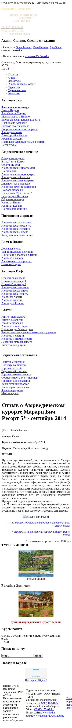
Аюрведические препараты (17, 180)
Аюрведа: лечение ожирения (18, 186)
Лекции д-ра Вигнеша (14, 196)
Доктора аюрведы (12, 189)
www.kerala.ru (41, 715)
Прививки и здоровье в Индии (19, 254)
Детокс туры (8, 144)
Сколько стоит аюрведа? (15, 125)
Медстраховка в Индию (15, 116)
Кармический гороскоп (15, 383)
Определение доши (12, 158)
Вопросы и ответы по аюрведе (19, 129)
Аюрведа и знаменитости (16, 338)
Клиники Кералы (11, 205)
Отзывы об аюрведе (13, 277)
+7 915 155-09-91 (44, 709)
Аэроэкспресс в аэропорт (16, 261)
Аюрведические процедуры (18, 174)
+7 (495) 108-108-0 (48, 703)
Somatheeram (23, 47)
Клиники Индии (11, 202)
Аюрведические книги (15, 287)
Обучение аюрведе (12, 199)
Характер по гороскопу (15, 387)
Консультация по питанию (17, 235)
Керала (36, 670)
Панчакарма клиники (14, 208)
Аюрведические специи (15, 228)
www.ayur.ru (57, 715)
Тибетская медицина (13, 345)
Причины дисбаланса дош (17, 329)
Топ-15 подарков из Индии (17, 251)
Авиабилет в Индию (13, 113)
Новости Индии (11, 264)
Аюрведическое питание (16, 222)
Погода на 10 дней (36, 680)
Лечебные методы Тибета (16, 341)
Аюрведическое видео (14, 290)
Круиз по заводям (12, 138)
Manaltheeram (40, 47)
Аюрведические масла (14, 231)
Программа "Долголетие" (16, 193)
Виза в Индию (10, 110)
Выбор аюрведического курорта (20, 119)
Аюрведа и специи (12, 335)
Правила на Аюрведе (14, 122)
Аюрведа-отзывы (11, 132)
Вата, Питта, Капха (12, 161)
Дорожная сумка (11, 248)
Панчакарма (8, 170)
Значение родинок (12, 390)
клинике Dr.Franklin (37, 56)
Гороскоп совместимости (16, 374)
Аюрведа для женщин (14, 326)
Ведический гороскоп (14, 371)
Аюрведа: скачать (11, 296)
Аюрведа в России (12, 303)
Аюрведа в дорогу (12, 257)
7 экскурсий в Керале (14, 135)
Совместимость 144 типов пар (19, 377)
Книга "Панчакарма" (14, 316)
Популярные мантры (13, 364)
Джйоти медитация (12, 361)
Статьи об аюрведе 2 (13, 284)
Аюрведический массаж (15, 177)
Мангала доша (10, 393)
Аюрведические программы (18, 167)
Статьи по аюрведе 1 (13, 281)
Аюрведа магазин (12, 300)
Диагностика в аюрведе (15, 183)
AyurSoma (56, 47)
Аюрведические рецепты (16, 225)
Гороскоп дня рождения (15, 380)
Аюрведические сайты (14, 293)
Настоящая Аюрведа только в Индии (23, 141)
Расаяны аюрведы (12, 322)
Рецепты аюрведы (12, 319)
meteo (36, 677)
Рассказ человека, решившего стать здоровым (28, 332)
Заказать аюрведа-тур (15, 107)
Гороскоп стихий (11, 368)
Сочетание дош (10, 164)
